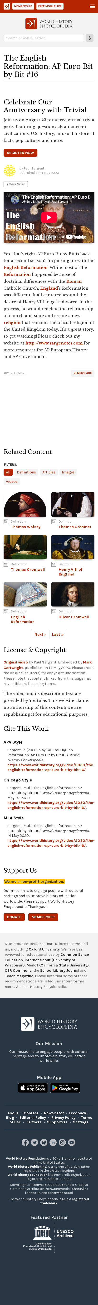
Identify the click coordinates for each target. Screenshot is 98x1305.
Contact (31, 1113)
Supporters (57, 1122)
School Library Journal (59, 970)
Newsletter (54, 1113)
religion (12, 322)
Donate (14, 917)
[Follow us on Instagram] (63, 1144)
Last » (58, 634)
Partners (34, 1122)
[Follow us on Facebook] (26, 1144)
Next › (40, 634)
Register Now (20, 152)
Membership (23, 6)
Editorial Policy (33, 1117)
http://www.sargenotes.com (54, 343)
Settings (80, 1122)
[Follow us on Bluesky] (44, 1144)
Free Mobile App (50, 6)
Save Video (15, 184)
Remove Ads (83, 373)
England (49, 288)
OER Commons (18, 970)
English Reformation (26, 267)
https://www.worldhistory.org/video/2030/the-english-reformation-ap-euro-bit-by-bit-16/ (51, 767)
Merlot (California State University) (58, 965)
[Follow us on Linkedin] (53, 1144)
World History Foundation (26, 1158)
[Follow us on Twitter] (35, 1144)
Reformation (17, 274)
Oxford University (44, 949)
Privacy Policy (63, 1117)
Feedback (77, 1113)
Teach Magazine (19, 976)
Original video (16, 662)
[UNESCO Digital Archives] (49, 1237)
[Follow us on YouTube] (72, 1144)
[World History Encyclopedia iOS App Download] (33, 1088)
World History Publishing (27, 1167)
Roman (74, 281)
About (12, 1113)
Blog (10, 1117)
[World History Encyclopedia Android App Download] (65, 1088)
